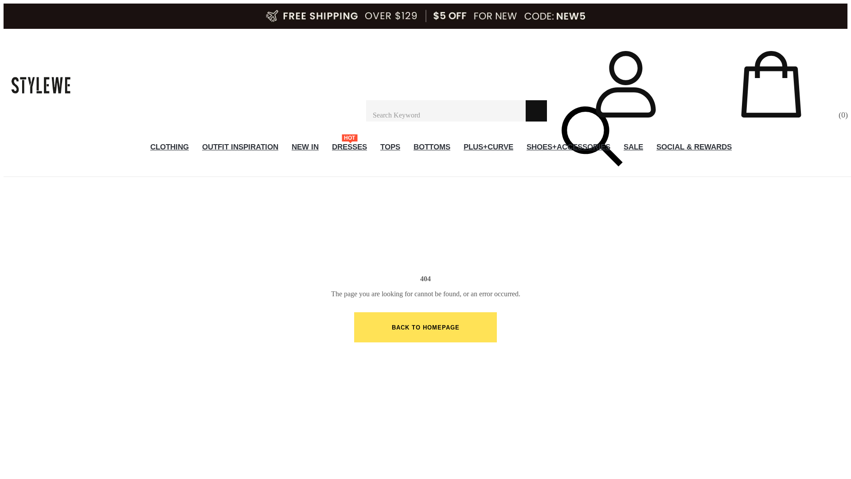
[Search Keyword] (446, 111)
